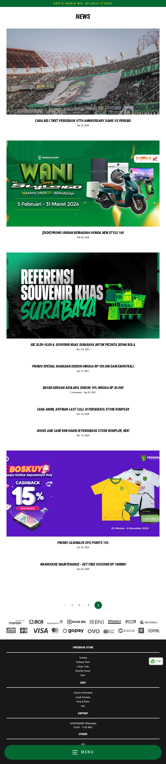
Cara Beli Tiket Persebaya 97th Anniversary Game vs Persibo (83, 120)
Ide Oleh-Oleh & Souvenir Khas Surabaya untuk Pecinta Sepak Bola (83, 344)
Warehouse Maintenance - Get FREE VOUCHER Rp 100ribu (83, 564)
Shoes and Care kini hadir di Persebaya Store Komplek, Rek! (83, 430)
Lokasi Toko (83, 666)
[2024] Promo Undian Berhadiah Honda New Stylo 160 (83, 232)
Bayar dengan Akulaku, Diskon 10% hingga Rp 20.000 (83, 387)
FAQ (83, 706)
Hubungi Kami (83, 662)
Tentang (83, 657)
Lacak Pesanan (83, 697)
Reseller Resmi (82, 671)
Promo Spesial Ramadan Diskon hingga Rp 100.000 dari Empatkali (83, 366)
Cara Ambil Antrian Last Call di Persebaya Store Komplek (83, 409)
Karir (83, 675)
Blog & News (83, 701)
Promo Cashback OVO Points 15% (83, 542)
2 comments (76, 392)
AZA (83, 744)
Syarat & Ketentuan (83, 692)
